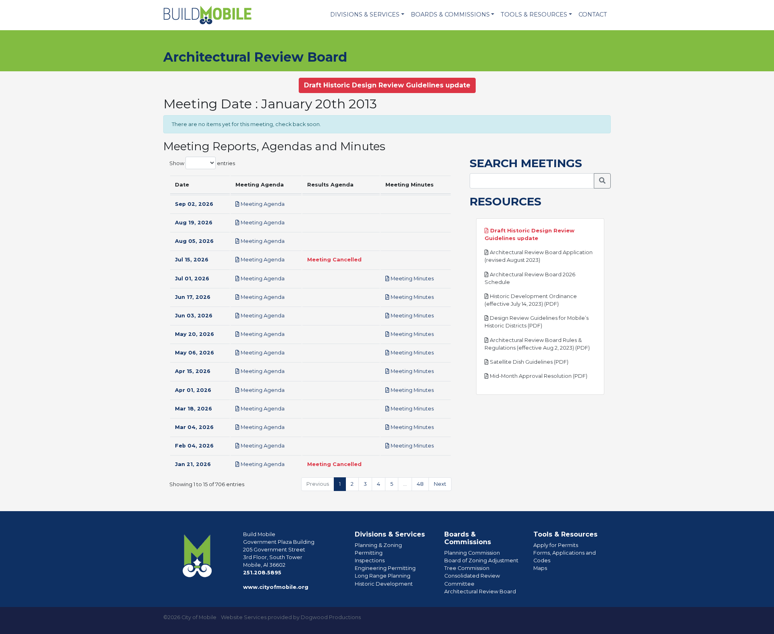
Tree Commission (466, 568)
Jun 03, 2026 (193, 316)
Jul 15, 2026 (191, 260)
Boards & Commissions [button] (450, 14)
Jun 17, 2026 (192, 297)
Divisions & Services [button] (364, 14)
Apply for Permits (555, 545)
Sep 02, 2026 (194, 204)
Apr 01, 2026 (193, 390)
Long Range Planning (382, 576)
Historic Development (384, 584)
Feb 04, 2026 (194, 446)
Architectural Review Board (480, 591)
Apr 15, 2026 (192, 371)
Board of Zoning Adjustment (481, 560)
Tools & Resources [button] (534, 14)
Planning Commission (472, 553)
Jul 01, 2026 (192, 279)
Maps (540, 568)
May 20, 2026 (194, 334)
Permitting (369, 553)
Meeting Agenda (262, 204)
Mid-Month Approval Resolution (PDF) (538, 376)
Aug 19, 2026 (193, 223)
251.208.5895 (262, 573)
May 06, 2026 (194, 353)
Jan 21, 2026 (193, 464)
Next (440, 484)
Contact (592, 14)
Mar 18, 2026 (193, 409)
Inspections (370, 560)
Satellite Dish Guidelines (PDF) (528, 362)
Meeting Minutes (411, 279)
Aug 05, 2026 (194, 241)
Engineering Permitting (385, 568)
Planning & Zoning (378, 545)
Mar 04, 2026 (194, 427)
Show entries (202, 163)
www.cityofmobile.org (275, 587)
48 (420, 484)
